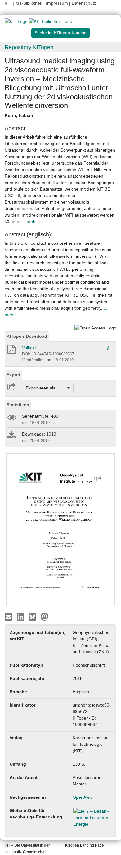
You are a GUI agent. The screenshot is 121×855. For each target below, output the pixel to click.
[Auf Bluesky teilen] (34, 616)
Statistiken (18, 404)
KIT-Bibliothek (29, 3)
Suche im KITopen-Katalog (60, 32)
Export (13, 374)
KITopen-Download (27, 336)
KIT (8, 3)
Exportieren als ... (46, 387)
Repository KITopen (29, 47)
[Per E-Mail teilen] (9, 616)
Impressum (57, 3)
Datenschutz (84, 3)
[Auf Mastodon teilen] (44, 616)
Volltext (29, 347)
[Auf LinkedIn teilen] (21, 616)
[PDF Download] (11, 351)
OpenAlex (82, 797)
